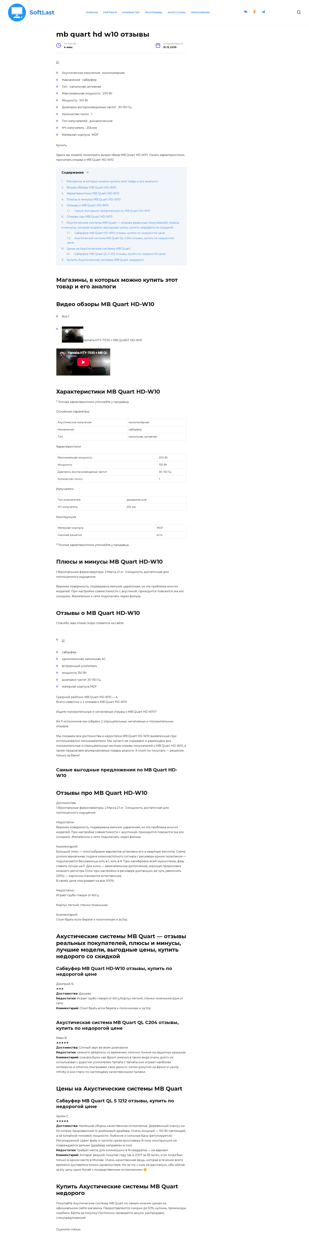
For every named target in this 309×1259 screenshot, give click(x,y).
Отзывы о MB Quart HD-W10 (88, 205)
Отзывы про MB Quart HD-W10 (89, 216)
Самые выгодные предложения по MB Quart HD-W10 (112, 210)
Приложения (200, 12)
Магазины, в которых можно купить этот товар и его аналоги (112, 181)
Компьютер (131, 12)
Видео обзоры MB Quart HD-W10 (91, 187)
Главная (92, 12)
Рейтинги (110, 12)
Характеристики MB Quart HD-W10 (93, 193)
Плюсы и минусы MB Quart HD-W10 (94, 199)
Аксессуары (176, 12)
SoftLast (42, 12)
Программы (153, 12)
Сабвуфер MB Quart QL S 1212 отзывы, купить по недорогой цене (120, 254)
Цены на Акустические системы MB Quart (98, 248)
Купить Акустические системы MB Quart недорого (105, 260)
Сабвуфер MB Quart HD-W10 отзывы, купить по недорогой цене (119, 233)
